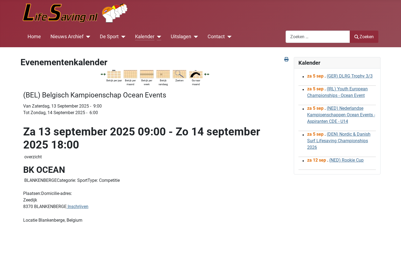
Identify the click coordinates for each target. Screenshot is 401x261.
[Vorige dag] (104, 73)
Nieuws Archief (66, 36)
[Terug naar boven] (391, 251)
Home (34, 36)
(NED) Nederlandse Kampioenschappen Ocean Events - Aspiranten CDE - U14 (341, 115)
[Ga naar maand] (196, 73)
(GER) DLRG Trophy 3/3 (350, 76)
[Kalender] (157, 36)
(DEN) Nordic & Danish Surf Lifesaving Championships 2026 (338, 141)
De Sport (109, 36)
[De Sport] (122, 36)
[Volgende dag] (205, 73)
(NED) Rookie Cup (346, 160)
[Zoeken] (179, 73)
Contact (216, 36)
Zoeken (367, 36)
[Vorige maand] (102, 73)
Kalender (144, 36)
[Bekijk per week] (147, 73)
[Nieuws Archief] (86, 36)
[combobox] (318, 37)
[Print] (286, 59)
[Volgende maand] (208, 73)
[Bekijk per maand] (130, 73)
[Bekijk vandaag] (163, 73)
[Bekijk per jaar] (114, 73)
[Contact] (228, 36)
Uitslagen (181, 36)
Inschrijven (77, 206)
